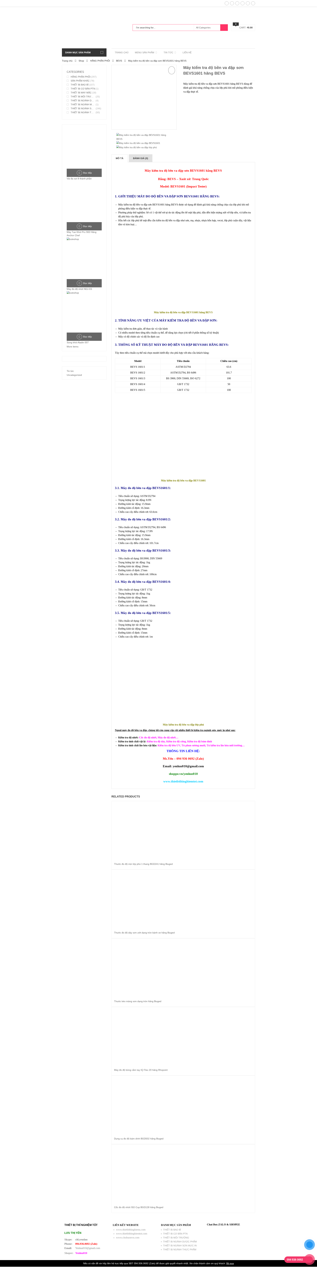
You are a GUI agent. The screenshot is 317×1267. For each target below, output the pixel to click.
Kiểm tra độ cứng (176, 741)
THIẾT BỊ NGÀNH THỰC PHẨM (83, 112)
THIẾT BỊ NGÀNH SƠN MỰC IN (83, 108)
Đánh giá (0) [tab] (140, 158)
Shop (81, 60)
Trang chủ (67, 60)
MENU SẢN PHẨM (144, 52)
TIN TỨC (168, 52)
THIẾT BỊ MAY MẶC (81, 92)
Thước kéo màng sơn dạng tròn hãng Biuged (137, 1001)
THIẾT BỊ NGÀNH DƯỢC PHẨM (83, 100)
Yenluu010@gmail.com (87, 1248)
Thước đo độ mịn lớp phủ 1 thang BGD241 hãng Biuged (143, 864)
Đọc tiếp (87, 172)
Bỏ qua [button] (230, 1263)
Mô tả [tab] (119, 158)
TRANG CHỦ (121, 52)
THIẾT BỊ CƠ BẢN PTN (83, 88)
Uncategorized (74, 375)
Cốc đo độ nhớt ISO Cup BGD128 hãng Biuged (138, 1207)
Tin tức (70, 371)
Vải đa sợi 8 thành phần (79, 178)
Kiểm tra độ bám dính (199, 741)
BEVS (119, 60)
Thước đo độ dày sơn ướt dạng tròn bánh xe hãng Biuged (144, 932)
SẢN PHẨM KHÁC (80, 80)
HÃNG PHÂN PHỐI (100, 60)
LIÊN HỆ (187, 52)
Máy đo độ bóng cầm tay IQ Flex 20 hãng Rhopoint (141, 1070)
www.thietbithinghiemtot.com (131, 1233)
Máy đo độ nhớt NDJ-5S (79, 289)
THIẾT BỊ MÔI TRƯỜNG (83, 96)
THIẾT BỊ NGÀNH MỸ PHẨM (83, 104)
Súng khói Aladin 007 (78, 342)
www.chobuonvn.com (127, 1237)
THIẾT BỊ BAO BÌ (79, 84)
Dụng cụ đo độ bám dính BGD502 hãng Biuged (138, 1138)
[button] (171, 70)
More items (72, 346)
